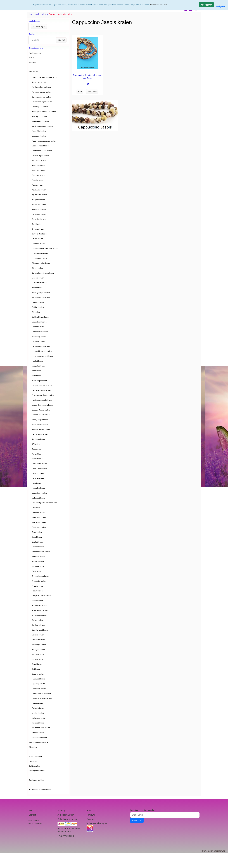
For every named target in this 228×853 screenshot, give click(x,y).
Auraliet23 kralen (39, 204)
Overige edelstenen (37, 770)
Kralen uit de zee (39, 82)
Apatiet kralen (37, 185)
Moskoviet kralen (39, 517)
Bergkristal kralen (39, 219)
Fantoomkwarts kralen (41, 297)
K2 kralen (36, 444)
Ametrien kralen (38, 170)
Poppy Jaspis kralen (40, 420)
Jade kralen (36, 376)
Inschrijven (137, 820)
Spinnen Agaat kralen (40, 146)
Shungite (33, 761)
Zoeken (61, 40)
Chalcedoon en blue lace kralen (45, 248)
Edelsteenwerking (36, 780)
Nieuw (31, 58)
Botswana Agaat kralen (41, 97)
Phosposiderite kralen (41, 552)
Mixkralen (36, 508)
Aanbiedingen (35, 53)
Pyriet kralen (37, 571)
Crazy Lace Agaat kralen (42, 102)
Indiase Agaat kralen (40, 121)
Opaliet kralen (37, 542)
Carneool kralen (38, 244)
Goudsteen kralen (39, 322)
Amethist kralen (38, 165)
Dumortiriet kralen (39, 283)
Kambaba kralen (38, 439)
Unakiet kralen (38, 713)
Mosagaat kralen (39, 136)
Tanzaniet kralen (38, 679)
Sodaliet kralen (38, 659)
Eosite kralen (37, 288)
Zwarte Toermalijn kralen (42, 698)
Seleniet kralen (38, 635)
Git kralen (36, 312)
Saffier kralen (37, 620)
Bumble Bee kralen (40, 234)
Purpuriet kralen (38, 566)
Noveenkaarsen (35, 757)
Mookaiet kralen (38, 512)
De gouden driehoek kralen (43, 273)
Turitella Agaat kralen (40, 156)
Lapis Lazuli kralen (39, 468)
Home (31, 14)
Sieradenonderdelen (37, 742)
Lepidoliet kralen (38, 488)
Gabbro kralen (38, 307)
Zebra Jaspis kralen (40, 434)
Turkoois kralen (38, 708)
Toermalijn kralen (39, 689)
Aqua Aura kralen (39, 190)
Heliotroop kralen (39, 336)
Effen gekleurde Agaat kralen (44, 111)
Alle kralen (41, 14)
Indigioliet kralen (38, 366)
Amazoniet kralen (39, 160)
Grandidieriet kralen (40, 332)
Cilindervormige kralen (41, 263)
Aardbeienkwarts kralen (41, 87)
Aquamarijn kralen (39, 195)
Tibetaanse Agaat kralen (42, 151)
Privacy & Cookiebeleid (158, 5)
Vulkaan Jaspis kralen (41, 429)
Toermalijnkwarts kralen (41, 693)
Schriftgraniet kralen (40, 630)
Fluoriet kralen (38, 302)
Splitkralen (36, 669)
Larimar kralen (38, 473)
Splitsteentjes (34, 766)
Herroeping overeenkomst (40, 790)
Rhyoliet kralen (38, 586)
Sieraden (33, 747)
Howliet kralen (37, 361)
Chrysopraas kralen (40, 258)
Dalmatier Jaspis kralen (41, 390)
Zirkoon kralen (38, 733)
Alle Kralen (33, 72)
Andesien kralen (38, 175)
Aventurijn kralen (39, 209)
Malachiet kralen (38, 498)
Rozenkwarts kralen (40, 610)
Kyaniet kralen (38, 459)
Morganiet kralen (39, 522)
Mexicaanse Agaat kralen (42, 126)
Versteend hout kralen (41, 728)
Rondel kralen (37, 601)
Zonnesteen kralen (39, 737)
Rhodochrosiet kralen (40, 576)
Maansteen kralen (39, 493)
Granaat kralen (38, 327)
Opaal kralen (37, 537)
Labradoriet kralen (39, 464)
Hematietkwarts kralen (41, 346)
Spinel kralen (37, 664)
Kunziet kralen (38, 454)
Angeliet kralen (38, 180)
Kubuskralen (37, 449)
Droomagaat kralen (40, 107)
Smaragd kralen (38, 654)
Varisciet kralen (38, 723)
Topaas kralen (37, 703)
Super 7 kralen (38, 674)
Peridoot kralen (38, 547)
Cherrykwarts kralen (40, 253)
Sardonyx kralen (38, 625)
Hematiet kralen (38, 341)
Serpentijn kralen (39, 645)
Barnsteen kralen (39, 214)
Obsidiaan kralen (39, 527)
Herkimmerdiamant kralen (42, 356)
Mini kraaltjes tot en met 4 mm (44, 503)
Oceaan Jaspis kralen (41, 410)
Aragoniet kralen (38, 200)
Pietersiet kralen (38, 556)
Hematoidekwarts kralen (42, 351)
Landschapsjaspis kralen (42, 400)
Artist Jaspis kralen (39, 380)
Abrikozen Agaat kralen (41, 92)
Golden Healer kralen (40, 317)
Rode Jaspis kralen (40, 424)
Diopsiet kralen (38, 278)
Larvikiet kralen (38, 478)
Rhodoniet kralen (39, 581)
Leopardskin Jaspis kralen (42, 405)
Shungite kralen (38, 649)
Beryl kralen (37, 224)
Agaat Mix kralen (39, 131)
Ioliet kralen (36, 371)
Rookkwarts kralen (39, 605)
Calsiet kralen (37, 239)
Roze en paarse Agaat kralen (44, 141)
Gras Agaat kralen (39, 116)
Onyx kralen (37, 532)
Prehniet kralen (38, 561)
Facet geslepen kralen (41, 292)
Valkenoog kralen (39, 718)
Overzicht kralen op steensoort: (45, 77)
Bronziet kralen (38, 229)
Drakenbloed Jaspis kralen (43, 395)
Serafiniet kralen (38, 640)
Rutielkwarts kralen (40, 615)
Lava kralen (36, 483)
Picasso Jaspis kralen (41, 415)
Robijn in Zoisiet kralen (41, 596)
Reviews (32, 62)
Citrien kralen (37, 268)
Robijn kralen (37, 591)
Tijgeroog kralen (38, 684)
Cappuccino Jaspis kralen (42, 385)
